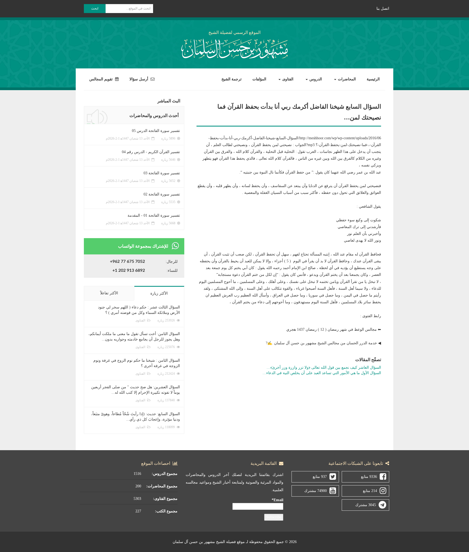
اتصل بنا (382, 9)
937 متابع (320, 477)
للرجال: (172, 262)
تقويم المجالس (101, 79)
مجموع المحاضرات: (162, 486)
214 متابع (370, 491)
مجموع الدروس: (165, 474)
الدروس (315, 79)
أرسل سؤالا (139, 79)
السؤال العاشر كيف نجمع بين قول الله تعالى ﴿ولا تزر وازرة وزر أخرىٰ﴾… (324, 367)
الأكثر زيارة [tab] (159, 293)
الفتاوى (287, 79)
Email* (277, 500)
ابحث (94, 8)
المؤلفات (259, 79)
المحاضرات (346, 79)
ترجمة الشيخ (231, 79)
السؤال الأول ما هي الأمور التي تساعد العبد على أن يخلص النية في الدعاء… (321, 373)
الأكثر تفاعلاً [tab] (109, 293)
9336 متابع (369, 477)
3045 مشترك (365, 505)
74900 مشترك (315, 491)
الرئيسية (373, 79)
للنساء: (172, 271)
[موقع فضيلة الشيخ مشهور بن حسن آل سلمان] (234, 47)
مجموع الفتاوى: (165, 499)
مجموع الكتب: (166, 511)
